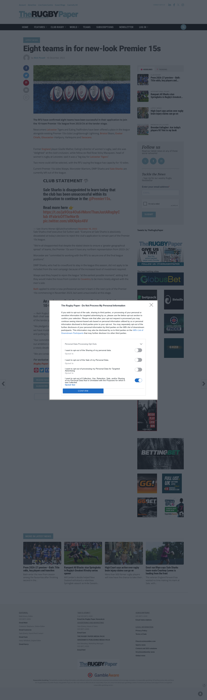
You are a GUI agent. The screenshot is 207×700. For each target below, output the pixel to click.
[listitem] (103, 344)
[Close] (152, 305)
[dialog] (103, 350)
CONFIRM (83, 391)
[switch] (138, 350)
